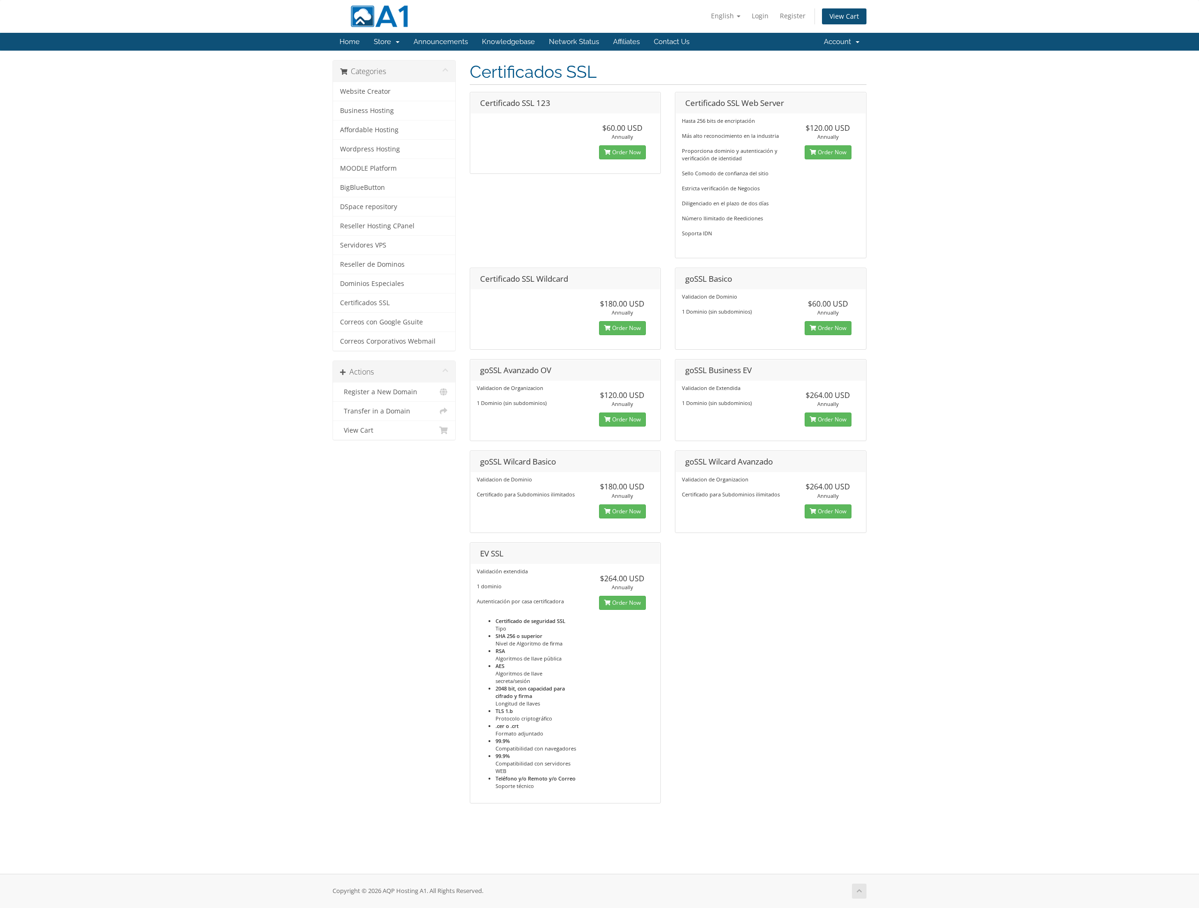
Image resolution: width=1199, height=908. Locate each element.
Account (839, 42)
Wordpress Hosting (370, 149)
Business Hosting (367, 110)
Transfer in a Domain (375, 411)
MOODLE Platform (368, 168)
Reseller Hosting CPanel (377, 226)
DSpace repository (368, 207)
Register (793, 15)
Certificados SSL (365, 303)
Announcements (441, 42)
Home (350, 42)
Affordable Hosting (369, 130)
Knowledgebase (508, 42)
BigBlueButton (362, 187)
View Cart (844, 16)
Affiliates (626, 42)
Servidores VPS (363, 245)
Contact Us (671, 42)
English (723, 15)
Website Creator (365, 91)
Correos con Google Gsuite (381, 322)
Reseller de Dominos (372, 264)
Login (760, 15)
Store (384, 42)
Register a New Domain (378, 392)
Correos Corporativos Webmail (388, 341)
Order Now (626, 152)
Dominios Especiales (372, 283)
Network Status (574, 42)
